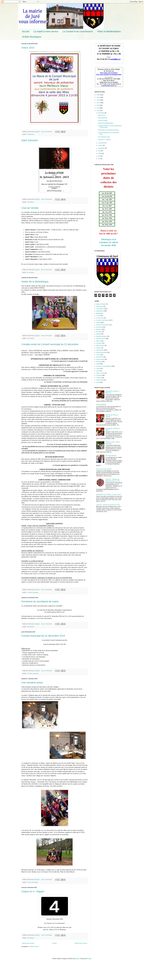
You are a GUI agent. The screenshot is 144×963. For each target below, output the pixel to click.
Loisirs (98, 355)
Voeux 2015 (27, 47)
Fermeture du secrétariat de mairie (40, 601)
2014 (98, 110)
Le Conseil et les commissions (78, 31)
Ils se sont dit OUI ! (111, 455)
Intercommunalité (101, 352)
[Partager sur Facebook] (62, 132)
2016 (98, 105)
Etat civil (98, 341)
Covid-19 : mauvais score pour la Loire (108, 505)
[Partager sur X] (60, 132)
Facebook (99, 343)
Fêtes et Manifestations (109, 31)
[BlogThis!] (58, 132)
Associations (30, 272)
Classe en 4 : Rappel (32, 891)
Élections (99, 332)
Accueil (25, 31)
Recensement (100, 359)
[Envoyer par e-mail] (56, 132)
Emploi (98, 334)
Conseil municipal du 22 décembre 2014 (43, 635)
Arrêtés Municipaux (31, 37)
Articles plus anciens (81, 943)
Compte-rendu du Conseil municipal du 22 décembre (49, 344)
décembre (101, 113)
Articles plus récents (28, 943)
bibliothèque (100, 311)
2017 (98, 103)
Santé (98, 364)
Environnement (101, 338)
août (99, 151)
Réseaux (99, 361)
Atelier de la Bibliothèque (34, 281)
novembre (101, 143)
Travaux (98, 378)
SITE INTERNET (101, 404)
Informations (30, 134)
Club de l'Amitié (29, 208)
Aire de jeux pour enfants (103, 469)
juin (99, 156)
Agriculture (99, 306)
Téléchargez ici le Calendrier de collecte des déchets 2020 (108, 242)
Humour (98, 348)
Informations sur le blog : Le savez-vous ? (109, 494)
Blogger (89, 958)
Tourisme (99, 375)
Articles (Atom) (34, 946)
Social (98, 368)
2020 (98, 95)
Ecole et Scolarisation (102, 325)
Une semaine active (32, 682)
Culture (98, 322)
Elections (99, 329)
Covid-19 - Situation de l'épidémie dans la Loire (112, 480)
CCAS (29, 882)
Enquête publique (101, 336)
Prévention (99, 357)
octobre (100, 145)
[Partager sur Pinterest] (64, 132)
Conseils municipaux (33, 592)
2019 (98, 97)
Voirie (98, 382)
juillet (100, 153)
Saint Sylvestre (29, 140)
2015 (98, 108)
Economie (99, 327)
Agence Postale (101, 304)
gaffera (77, 958)
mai (99, 158)
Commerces (100, 318)
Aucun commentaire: (47, 131)
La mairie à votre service (46, 31)
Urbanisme (99, 380)
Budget (98, 313)
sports (98, 371)
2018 (98, 100)
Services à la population (103, 366)
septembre (101, 148)
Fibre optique (100, 345)
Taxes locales (100, 373)
